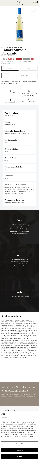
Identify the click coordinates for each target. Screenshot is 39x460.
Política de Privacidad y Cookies (23, 436)
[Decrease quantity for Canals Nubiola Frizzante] (3, 75)
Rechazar (19, 450)
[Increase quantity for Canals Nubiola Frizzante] (8, 75)
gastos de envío (19, 61)
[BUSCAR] (30, 3)
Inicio (3, 47)
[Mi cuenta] (33, 3)
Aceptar (19, 456)
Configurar (19, 444)
